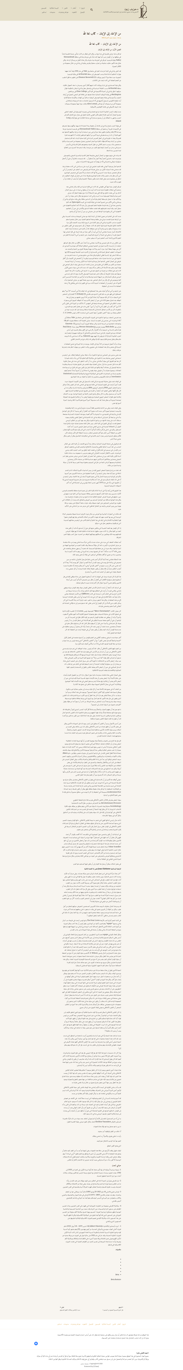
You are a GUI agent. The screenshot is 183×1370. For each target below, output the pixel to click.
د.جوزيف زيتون (131, 9)
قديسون (43, 8)
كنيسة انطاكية (54, 8)
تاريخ (83, 8)
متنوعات (52, 12)
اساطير (44, 12)
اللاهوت (74, 12)
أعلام (74, 8)
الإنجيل (82, 12)
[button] (91, 10)
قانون (65, 8)
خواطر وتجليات (64, 12)
